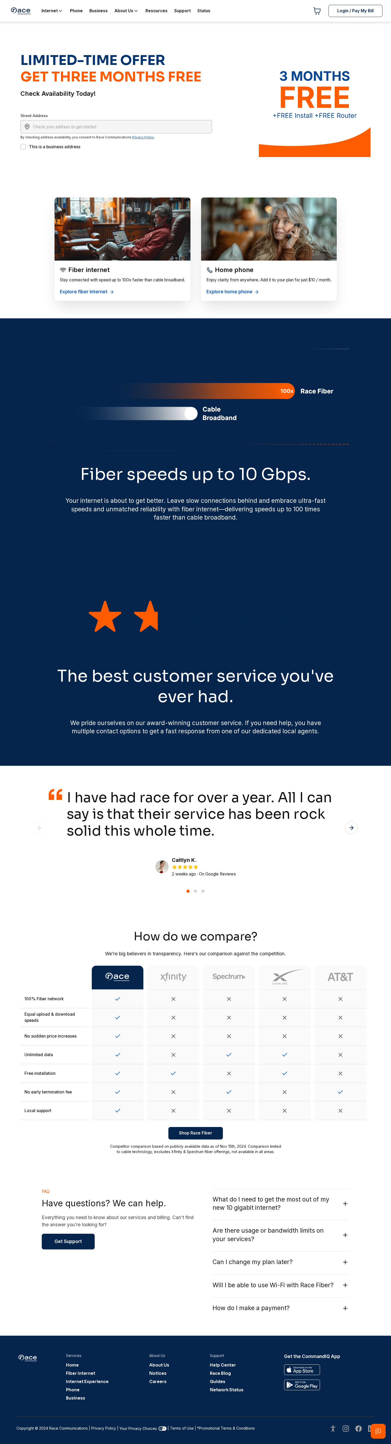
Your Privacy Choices (138, 1428)
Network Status (226, 1389)
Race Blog (220, 1373)
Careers (158, 1381)
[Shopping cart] (317, 11)
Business (75, 1398)
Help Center (223, 1365)
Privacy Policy (143, 137)
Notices (158, 1373)
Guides (217, 1381)
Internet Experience (87, 1381)
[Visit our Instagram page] (346, 1429)
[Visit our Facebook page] (358, 1429)
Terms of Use (182, 1428)
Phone (73, 1389)
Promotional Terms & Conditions (226, 1428)
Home (72, 1365)
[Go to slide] (188, 891)
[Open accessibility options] (333, 1429)
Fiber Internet (80, 1373)
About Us (159, 1365)
